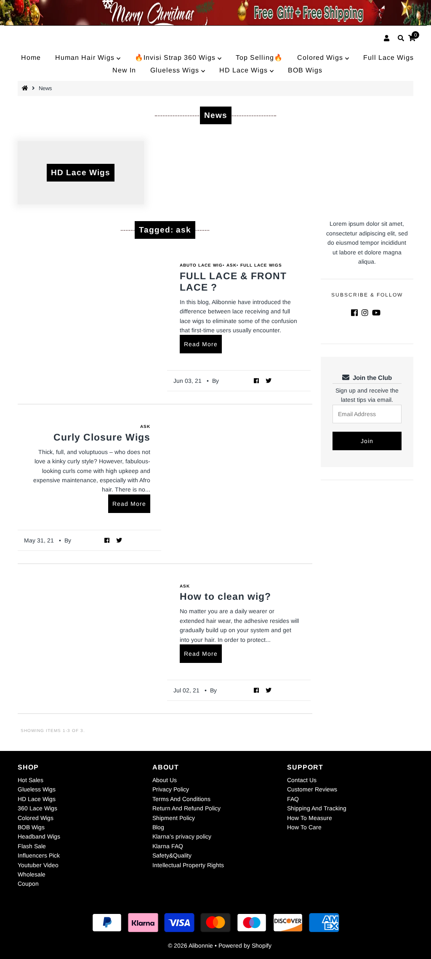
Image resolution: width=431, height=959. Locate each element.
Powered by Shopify (244, 945)
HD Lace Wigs (244, 70)
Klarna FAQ (167, 846)
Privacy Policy (170, 789)
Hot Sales (30, 780)
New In (124, 70)
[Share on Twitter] (269, 380)
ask (231, 265)
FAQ (293, 799)
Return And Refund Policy (186, 808)
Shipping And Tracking (316, 808)
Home (31, 57)
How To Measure (309, 818)
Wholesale (31, 874)
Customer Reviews (312, 789)
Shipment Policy (173, 818)
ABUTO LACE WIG (201, 265)
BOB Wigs (305, 70)
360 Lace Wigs (37, 808)
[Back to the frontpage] (26, 88)
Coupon (28, 883)
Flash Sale (32, 846)
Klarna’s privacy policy (181, 836)
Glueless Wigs (175, 70)
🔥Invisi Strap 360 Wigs (176, 57)
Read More (201, 344)
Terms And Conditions (181, 799)
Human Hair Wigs (86, 57)
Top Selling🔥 (259, 57)
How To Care (304, 827)
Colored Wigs (321, 57)
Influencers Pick (39, 855)
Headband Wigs (39, 836)
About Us (164, 780)
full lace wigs (261, 265)
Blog (158, 827)
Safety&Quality (172, 855)
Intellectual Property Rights (188, 865)
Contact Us (302, 780)
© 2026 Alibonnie (190, 945)
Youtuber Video (38, 865)
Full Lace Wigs (388, 57)
